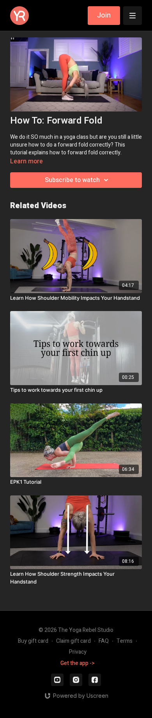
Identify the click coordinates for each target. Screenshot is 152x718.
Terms (125, 641)
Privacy (78, 652)
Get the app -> (77, 663)
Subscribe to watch (72, 180)
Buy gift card (33, 641)
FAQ (104, 641)
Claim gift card (73, 641)
